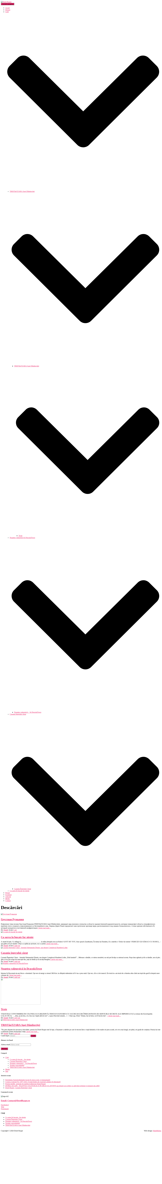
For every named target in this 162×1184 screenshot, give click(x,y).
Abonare (4, 1049)
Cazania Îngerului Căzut (22, 889)
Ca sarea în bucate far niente (19, 891)
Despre (7, 10)
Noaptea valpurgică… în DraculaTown (27, 712)
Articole (8, 897)
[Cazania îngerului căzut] (34, 948)
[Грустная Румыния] (9, 914)
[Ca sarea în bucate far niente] (11, 932)
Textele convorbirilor (17, 1065)
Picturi (7, 893)
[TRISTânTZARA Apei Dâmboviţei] (14, 1020)
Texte (20, 536)
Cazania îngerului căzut (14, 952)
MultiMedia (157, 1131)
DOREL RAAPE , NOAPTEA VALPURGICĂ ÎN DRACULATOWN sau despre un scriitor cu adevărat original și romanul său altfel (52, 1086)
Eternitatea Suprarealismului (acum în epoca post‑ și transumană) (27, 1080)
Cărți (7, 1057)
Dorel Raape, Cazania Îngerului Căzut (18, 1088)
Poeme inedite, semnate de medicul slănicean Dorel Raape (25, 1084)
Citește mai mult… (44, 928)
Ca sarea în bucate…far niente (20, 1059)
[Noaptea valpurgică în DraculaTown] (14, 963)
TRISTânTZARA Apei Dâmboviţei (20, 1025)
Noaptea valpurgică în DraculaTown (21, 968)
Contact (8, 901)
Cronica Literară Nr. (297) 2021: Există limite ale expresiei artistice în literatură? (33, 1082)
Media (7, 899)
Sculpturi (8, 895)
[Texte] (21, 1004)
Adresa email (5, 1044)
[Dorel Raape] (6, 2)
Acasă (7, 8)
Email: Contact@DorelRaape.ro (15, 1100)
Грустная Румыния (12, 919)
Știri (6, 1071)
